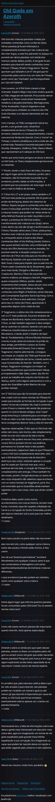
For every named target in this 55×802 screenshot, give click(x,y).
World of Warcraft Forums (12, 3)
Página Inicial (7, 783)
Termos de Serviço (10, 788)
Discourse (21, 795)
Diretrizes (36, 783)
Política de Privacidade (33, 788)
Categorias (22, 783)
